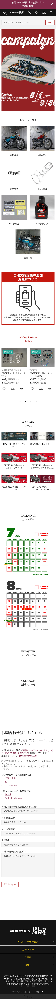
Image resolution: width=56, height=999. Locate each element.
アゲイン (49, 370)
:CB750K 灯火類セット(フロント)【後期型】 (29, 374)
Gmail (8, 794)
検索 (50, 22)
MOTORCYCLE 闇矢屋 (17, 12)
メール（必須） (7, 829)
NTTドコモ (10, 778)
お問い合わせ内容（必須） (12, 851)
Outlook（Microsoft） (14, 798)
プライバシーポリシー (22, 992)
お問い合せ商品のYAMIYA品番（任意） (19, 806)
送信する (12, 884)
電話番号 (5, 840)
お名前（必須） (7, 818)
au (6, 781)
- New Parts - (28, 339)
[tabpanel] (28, 70)
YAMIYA (20, 370)
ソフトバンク (11, 785)
